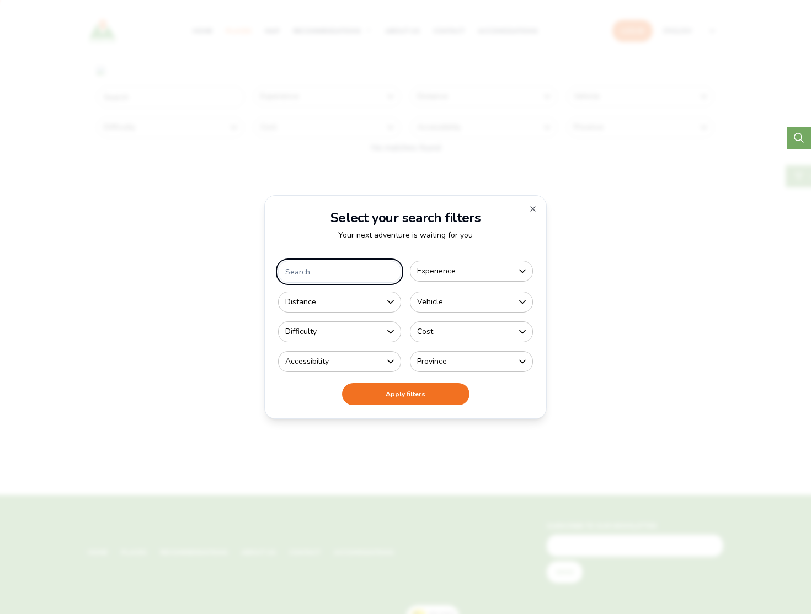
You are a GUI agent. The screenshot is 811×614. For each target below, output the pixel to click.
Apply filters (405, 394)
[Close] (533, 208)
